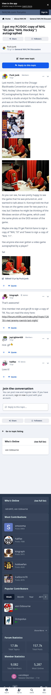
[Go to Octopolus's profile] (8, 620)
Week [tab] (9, 597)
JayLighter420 (16, 337)
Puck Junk (11, 46)
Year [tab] (31, 597)
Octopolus (20, 619)
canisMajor (23, 675)
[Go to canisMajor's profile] (13, 676)
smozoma (20, 525)
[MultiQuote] (4, 286)
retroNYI (9, 509)
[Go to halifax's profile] (5, 363)
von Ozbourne (12, 450)
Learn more (5, 4)
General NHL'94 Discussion (28, 49)
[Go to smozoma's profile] (8, 527)
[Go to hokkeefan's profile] (8, 566)
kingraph (13, 295)
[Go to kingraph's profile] (5, 296)
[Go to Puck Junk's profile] (4, 48)
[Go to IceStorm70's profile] (8, 578)
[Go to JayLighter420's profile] (5, 338)
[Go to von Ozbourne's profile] (8, 607)
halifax (12, 362)
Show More (39, 630)
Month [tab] (20, 597)
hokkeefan (20, 564)
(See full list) (40, 441)
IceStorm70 (21, 577)
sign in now (20, 395)
